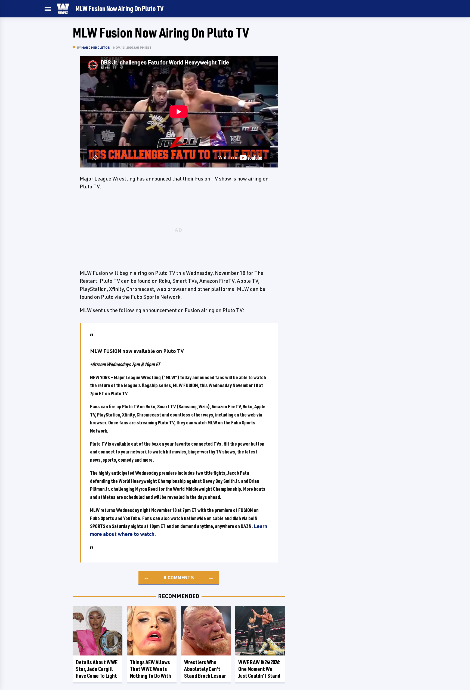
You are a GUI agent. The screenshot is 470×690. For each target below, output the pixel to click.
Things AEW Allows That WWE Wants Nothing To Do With (150, 669)
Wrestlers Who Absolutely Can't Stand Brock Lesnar (205, 669)
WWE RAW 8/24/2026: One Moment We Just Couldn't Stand (259, 669)
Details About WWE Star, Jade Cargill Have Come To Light (97, 669)
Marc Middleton (95, 47)
